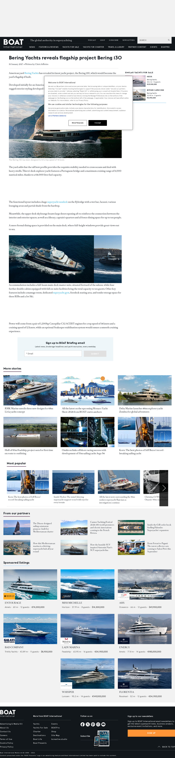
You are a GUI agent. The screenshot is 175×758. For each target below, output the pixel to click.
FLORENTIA (126, 692)
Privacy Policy (6, 747)
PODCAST (92, 40)
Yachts (36, 724)
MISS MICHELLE (72, 602)
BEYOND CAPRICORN (155, 90)
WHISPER (68, 692)
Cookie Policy (6, 743)
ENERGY (124, 647)
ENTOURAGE (13, 602)
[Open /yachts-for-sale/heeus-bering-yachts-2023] (135, 81)
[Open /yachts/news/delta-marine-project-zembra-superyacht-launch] (145, 390)
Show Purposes (77, 123)
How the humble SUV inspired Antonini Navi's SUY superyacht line (101, 547)
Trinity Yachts (11, 651)
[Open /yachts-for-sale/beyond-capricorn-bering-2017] (135, 94)
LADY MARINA (71, 647)
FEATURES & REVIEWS (49, 47)
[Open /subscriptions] (99, 739)
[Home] (15, 44)
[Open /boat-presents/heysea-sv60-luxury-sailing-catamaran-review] (16, 527)
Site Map (55, 735)
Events (54, 724)
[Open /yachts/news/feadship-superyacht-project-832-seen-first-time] (30, 432)
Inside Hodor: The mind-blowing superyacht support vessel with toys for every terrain (71, 499)
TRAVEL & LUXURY (116, 47)
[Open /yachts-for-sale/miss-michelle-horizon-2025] (87, 584)
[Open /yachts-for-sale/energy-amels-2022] (145, 629)
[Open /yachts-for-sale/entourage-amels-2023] (30, 584)
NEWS (32, 47)
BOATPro (55, 728)
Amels (8, 607)
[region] (88, 103)
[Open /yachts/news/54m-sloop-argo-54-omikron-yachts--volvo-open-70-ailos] (87, 432)
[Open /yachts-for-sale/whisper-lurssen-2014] (87, 673)
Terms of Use (6, 739)
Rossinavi (123, 696)
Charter (37, 732)
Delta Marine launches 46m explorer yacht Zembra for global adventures (141, 410)
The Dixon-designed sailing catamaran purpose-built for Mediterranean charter (43, 527)
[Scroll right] (163, 488)
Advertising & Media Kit (11, 724)
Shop (53, 732)
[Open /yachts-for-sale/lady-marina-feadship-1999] (87, 629)
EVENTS (153, 47)
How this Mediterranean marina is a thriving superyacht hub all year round (44, 547)
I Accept (97, 123)
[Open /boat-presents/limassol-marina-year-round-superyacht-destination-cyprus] (16, 547)
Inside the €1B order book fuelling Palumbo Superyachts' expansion (159, 527)
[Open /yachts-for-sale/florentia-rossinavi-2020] (145, 673)
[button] (12, 259)
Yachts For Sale (40, 728)
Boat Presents (40, 743)
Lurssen (65, 696)
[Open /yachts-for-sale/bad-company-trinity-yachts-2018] (30, 629)
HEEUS (149, 77)
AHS (121, 602)
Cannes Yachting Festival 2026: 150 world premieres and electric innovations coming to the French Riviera (102, 527)
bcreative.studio (59, 739)
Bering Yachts (31, 73)
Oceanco (123, 607)
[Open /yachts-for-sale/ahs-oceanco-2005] (145, 584)
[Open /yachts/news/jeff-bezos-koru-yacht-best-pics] (145, 432)
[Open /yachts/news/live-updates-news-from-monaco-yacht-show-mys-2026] (87, 390)
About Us (4, 728)
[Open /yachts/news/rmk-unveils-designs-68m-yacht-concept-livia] (30, 390)
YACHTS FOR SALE (70, 47)
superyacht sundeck (57, 202)
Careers (3, 735)
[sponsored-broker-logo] (9, 598)
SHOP (102, 40)
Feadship (66, 651)
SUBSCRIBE (113, 40)
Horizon (66, 607)
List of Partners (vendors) (57, 116)
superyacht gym (61, 292)
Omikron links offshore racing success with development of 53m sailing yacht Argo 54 (84, 451)
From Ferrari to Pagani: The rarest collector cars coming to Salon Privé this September (159, 547)
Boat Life (37, 739)
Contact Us (5, 732)
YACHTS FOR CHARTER (93, 47)
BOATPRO (165, 47)
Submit (95, 354)
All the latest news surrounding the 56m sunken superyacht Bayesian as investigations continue (117, 499)
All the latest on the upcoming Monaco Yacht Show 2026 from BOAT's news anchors (85, 410)
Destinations (39, 735)
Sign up (151, 733)
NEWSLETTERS (128, 40)
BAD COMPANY (14, 647)
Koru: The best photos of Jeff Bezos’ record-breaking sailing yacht (24, 498)
